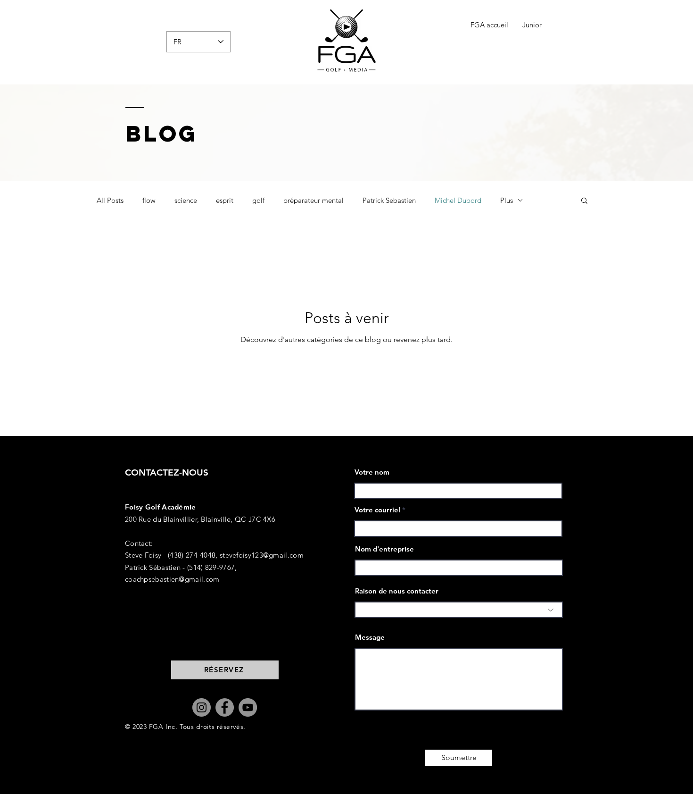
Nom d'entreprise (384, 548)
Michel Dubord (458, 200)
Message (370, 637)
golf (258, 200)
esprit (224, 200)
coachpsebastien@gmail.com (172, 579)
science (185, 200)
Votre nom (372, 472)
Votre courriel (377, 509)
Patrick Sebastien (389, 200)
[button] (584, 201)
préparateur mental (313, 200)
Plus (506, 200)
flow (149, 200)
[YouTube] (248, 707)
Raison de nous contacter (396, 590)
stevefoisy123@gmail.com (262, 555)
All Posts (110, 200)
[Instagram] (201, 707)
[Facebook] (224, 707)
